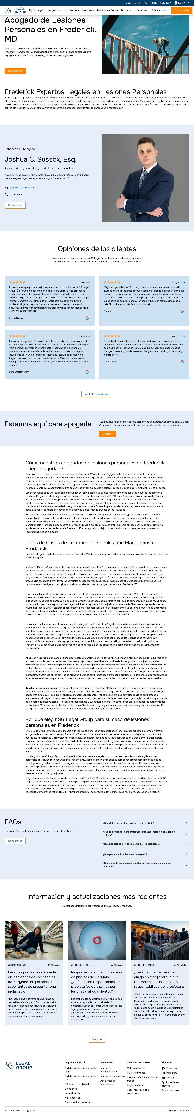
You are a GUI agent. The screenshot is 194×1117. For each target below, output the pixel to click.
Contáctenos (182, 10)
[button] (181, 3)
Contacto (108, 433)
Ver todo (97, 1039)
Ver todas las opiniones (97, 394)
